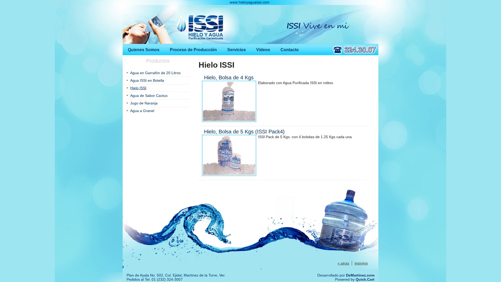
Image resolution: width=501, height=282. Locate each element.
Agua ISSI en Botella (147, 80)
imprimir (361, 263)
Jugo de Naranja (144, 103)
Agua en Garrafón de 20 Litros (155, 73)
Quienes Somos (143, 50)
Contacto (290, 50)
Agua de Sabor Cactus (149, 95)
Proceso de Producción (193, 50)
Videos (263, 50)
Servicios (236, 50)
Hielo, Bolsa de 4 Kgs (229, 77)
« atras (343, 263)
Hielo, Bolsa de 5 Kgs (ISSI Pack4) (244, 131)
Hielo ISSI (138, 88)
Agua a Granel (142, 111)
